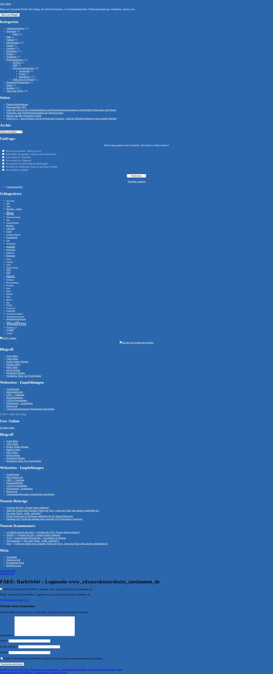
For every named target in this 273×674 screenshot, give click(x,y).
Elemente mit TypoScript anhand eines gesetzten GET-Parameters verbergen (44, 519)
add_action (10, 201)
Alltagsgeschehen (15, 28)
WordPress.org (13, 565)
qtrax (8, 288)
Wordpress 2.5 (11, 327)
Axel (8, 538)
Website (4, 652)
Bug (10, 212)
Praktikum (11, 57)
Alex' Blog (5, 4)
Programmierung (14, 59)
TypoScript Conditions (14, 314)
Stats (8, 302)
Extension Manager (13, 234)
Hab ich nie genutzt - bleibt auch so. (24, 151)
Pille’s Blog (12, 367)
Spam (8, 297)
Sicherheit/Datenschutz (17, 82)
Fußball (10, 39)
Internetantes (12, 42)
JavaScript (24, 71)
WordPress (24, 76)
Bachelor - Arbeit (14, 209)
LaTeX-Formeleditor (16, 400)
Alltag (8, 206)
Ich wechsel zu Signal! (17, 170)
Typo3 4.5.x (10, 308)
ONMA (10, 535)
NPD (8, 270)
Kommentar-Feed (15, 562)
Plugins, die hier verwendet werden (24, 115)
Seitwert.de (12, 406)
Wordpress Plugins (15, 373)
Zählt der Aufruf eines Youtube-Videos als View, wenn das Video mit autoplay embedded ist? (52, 510)
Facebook (11, 31)
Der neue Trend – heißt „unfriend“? (24, 513)
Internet (10, 255)
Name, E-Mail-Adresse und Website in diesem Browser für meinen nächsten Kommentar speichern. (53, 658)
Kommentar (7, 635)
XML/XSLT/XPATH (23, 79)
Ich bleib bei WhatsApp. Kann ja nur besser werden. (32, 166)
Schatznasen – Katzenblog (19, 403)
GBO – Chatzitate (15, 394)
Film (8, 37)
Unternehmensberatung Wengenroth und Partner (30, 409)
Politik (9, 54)
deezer (10, 225)
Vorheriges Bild (8, 571)
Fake (8, 241)
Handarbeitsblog (14, 397)
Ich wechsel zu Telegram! (18, 160)
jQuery (8, 259)
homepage (10, 250)
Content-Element (12, 223)
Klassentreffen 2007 (16, 107)
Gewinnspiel (10, 243)
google (10, 246)
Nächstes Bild (7, 573)
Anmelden (11, 557)
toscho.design (13, 370)
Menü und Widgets (9, 15)
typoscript (10, 310)
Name (4, 640)
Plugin (10, 276)
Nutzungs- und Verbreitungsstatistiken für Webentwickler (34, 112)
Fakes (15, 34)
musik (8, 265)
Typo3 (22, 74)
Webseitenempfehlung (16, 319)
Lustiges (10, 48)
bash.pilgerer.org (14, 392)
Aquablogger (12, 389)
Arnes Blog (12, 356)
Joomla (9, 45)
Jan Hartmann (13, 540)
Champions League (13, 217)
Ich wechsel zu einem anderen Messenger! (27, 163)
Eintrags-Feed (13, 560)
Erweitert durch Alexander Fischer (50, 672)
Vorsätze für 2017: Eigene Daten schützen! (27, 507)
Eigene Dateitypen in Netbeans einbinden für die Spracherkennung (39, 516)
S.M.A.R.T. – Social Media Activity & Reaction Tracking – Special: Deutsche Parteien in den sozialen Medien (61, 118)
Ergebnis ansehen (136, 181)
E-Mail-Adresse (9, 646)
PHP (15, 65)
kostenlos (9, 262)
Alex (8, 543)
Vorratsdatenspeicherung (15, 316)
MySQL (17, 62)
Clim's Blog (12, 359)
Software (9, 294)
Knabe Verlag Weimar (17, 361)
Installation (10, 253)
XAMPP (10, 330)
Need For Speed (12, 267)
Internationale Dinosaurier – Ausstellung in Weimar (40, 538)
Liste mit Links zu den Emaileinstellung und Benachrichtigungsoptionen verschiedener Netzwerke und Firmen (61, 110)
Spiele (9, 85)
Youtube (9, 333)
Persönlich (11, 51)
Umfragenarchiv (14, 187)
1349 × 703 (23, 600)
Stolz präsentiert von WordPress (16, 672)
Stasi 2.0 (9, 299)
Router (8, 291)
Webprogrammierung (23, 68)
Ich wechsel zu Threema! (18, 157)
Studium (10, 88)
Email (9, 231)
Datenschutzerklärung (17, 104)
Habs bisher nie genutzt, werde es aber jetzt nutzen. (31, 154)
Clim (8, 220)
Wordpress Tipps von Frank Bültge (23, 376)
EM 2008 (10, 228)
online (7, 427)
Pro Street (9, 285)
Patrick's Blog (13, 364)
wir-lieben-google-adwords (19, 532)
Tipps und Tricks (14, 91)
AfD (7, 203)
